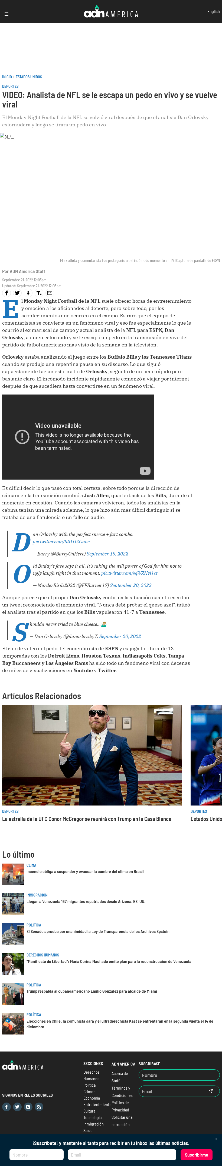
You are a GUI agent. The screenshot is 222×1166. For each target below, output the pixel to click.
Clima (31, 865)
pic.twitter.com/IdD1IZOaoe (61, 541)
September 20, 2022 (131, 585)
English (213, 11)
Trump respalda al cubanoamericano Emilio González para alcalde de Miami (92, 990)
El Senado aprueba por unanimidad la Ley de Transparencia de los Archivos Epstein (98, 931)
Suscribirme (196, 1155)
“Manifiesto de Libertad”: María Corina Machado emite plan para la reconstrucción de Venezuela (109, 961)
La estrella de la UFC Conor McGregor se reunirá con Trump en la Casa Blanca (86, 818)
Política (34, 925)
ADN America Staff (27, 271)
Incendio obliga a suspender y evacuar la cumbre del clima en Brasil (85, 871)
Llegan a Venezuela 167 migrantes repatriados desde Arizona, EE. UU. (86, 901)
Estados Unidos (29, 77)
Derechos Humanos (43, 955)
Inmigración (37, 895)
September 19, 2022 (107, 554)
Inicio (7, 77)
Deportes (10, 86)
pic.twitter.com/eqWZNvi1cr (129, 573)
